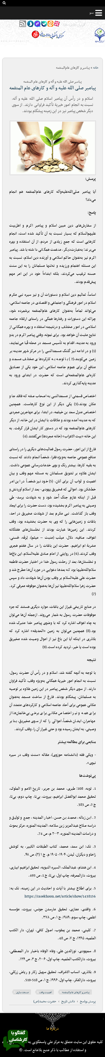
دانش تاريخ (68, 1001)
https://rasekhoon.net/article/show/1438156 (60, 896)
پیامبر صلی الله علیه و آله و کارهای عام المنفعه (52, 88)
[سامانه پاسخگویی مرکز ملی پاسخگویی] (16, 1052)
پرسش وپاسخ (88, 1001)
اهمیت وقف (45, 992)
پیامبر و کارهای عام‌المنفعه (76, 992)
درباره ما (52, 1028)
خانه (96, 68)
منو (91, 13)
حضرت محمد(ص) (44, 1001)
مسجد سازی (22, 992)
